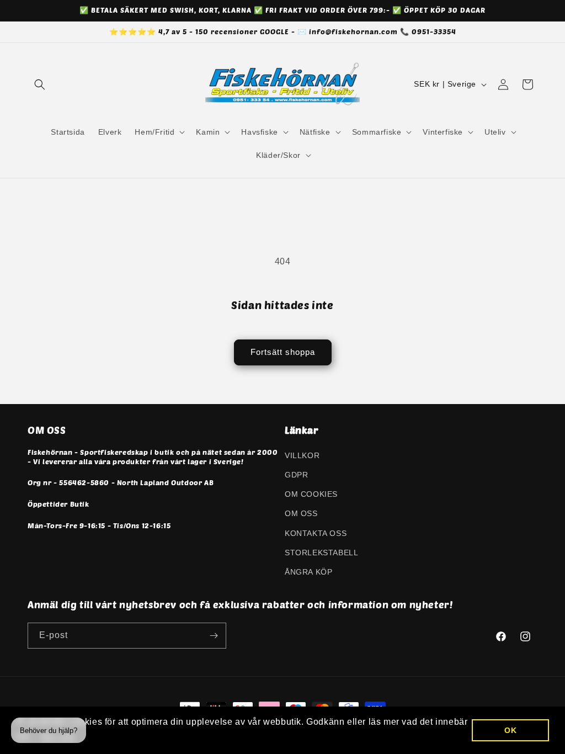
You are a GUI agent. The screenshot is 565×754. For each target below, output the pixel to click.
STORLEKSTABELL (321, 552)
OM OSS (301, 513)
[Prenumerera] (213, 636)
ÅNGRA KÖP (308, 571)
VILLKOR (302, 455)
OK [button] (510, 730)
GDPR (296, 474)
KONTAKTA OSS (316, 533)
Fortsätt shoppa (282, 352)
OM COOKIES (311, 494)
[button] (40, 84)
